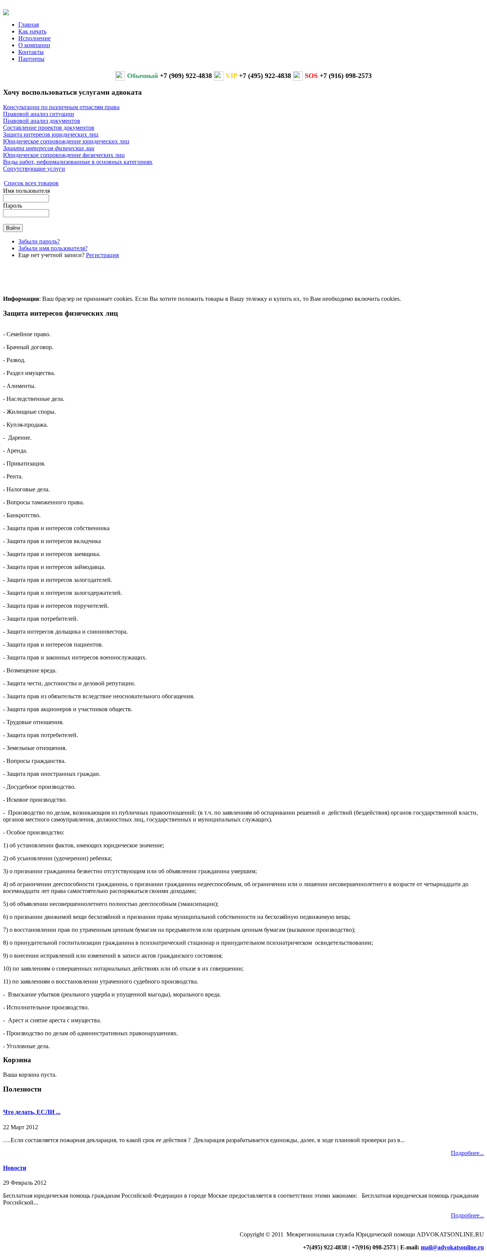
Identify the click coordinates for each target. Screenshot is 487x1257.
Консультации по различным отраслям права (61, 107)
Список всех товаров (31, 183)
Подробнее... (467, 1153)
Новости (14, 1168)
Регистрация (102, 255)
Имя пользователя (26, 191)
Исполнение (34, 38)
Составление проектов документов (48, 127)
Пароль (12, 205)
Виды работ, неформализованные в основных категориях (78, 162)
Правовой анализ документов (41, 121)
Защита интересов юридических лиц (51, 134)
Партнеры (31, 59)
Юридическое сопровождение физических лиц (64, 155)
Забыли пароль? (39, 241)
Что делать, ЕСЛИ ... (31, 1112)
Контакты (31, 52)
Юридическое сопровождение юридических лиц (66, 141)
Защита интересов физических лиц (48, 148)
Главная (28, 24)
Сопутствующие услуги (34, 168)
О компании (34, 45)
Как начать (32, 31)
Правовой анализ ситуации (38, 114)
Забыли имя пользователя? (53, 248)
